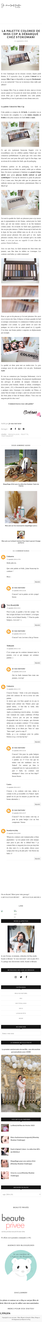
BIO (21, 998)
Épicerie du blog (26, 1319)
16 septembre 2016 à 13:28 (13, 648)
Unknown (10, 556)
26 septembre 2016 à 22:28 (19, 634)
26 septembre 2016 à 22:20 (19, 590)
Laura (9, 784)
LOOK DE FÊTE (21, 1013)
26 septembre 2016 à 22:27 (19, 813)
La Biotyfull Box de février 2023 (23, 1125)
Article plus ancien (31, 897)
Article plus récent (10, 897)
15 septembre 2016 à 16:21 (13, 608)
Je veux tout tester (18, 587)
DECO (21, 1008)
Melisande (10, 645)
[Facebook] (15, 429)
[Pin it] (23, 429)
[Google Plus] (19, 429)
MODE (21, 1018)
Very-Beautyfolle (13, 605)
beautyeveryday (12, 830)
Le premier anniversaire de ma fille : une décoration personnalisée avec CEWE (21, 1050)
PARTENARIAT (7, 436)
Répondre (37, 582)
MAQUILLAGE (13, 434)
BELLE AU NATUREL (21, 993)
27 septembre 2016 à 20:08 (13, 833)
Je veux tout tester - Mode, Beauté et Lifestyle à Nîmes (21, 1317)
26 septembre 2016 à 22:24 (19, 750)
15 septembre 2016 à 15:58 (13, 559)
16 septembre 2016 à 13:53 (13, 689)
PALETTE (24, 434)
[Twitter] (11, 429)
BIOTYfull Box (21, 1003)
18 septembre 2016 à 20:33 (13, 787)
